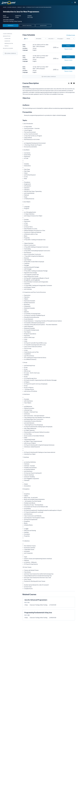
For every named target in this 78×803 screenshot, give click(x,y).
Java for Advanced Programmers (35, 600)
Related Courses (8, 48)
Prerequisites (9, 43)
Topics (6, 45)
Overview (7, 38)
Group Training (27, 25)
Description (6, 36)
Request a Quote (68, 49)
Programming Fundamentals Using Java (38, 612)
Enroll (68, 45)
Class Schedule (7, 33)
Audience (7, 41)
